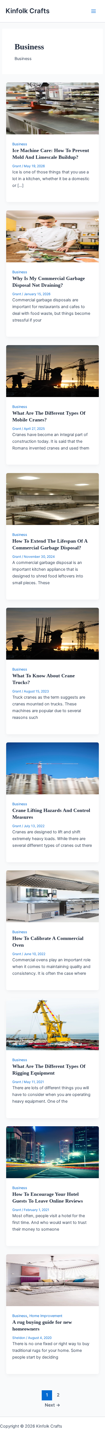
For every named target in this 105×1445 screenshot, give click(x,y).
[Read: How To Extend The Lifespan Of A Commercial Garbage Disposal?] (52, 498)
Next (52, 1405)
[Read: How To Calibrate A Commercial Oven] (52, 896)
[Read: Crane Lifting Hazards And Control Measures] (52, 768)
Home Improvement (45, 1316)
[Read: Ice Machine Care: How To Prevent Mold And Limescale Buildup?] (52, 108)
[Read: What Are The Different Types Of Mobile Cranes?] (52, 370)
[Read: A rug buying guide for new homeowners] (52, 1280)
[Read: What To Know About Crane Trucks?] (52, 633)
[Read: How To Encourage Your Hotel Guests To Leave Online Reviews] (52, 1152)
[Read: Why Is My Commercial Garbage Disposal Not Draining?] (52, 235)
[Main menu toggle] (93, 11)
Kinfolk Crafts (28, 11)
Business (19, 144)
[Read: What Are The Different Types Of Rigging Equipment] (52, 1024)
